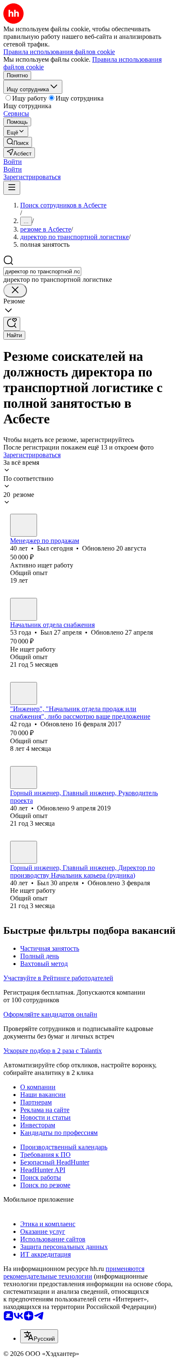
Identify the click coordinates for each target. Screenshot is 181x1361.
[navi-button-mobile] (11, 188)
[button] (12, 161)
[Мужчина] (23, 525)
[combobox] (42, 271)
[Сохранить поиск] (11, 324)
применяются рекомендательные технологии (73, 1272)
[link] (17, 142)
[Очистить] (15, 290)
